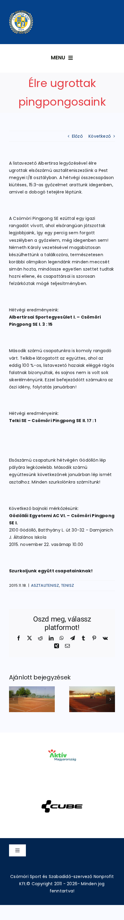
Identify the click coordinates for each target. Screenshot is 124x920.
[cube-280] (62, 792)
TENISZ (67, 585)
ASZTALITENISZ (45, 585)
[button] (13, 699)
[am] (62, 741)
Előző (77, 136)
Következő (99, 136)
